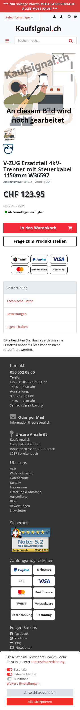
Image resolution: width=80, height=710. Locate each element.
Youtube (20, 638)
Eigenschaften (17, 327)
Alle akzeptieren (40, 702)
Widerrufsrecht (21, 473)
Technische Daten (20, 301)
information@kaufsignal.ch (30, 422)
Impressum (18, 487)
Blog (13, 501)
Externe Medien (25, 674)
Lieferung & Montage (25, 492)
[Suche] (70, 40)
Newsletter (18, 510)
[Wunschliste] (69, 17)
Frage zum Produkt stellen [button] (40, 241)
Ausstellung (19, 496)
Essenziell (21, 669)
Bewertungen (17, 314)
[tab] (40, 287)
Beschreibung (17, 288)
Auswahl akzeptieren (40, 692)
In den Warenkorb (38, 227)
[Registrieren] (62, 17)
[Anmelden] (55, 17)
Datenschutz (19, 478)
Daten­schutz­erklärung (47, 662)
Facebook (21, 633)
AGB (13, 468)
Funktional (21, 679)
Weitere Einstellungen (23, 683)
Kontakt (15, 482)
